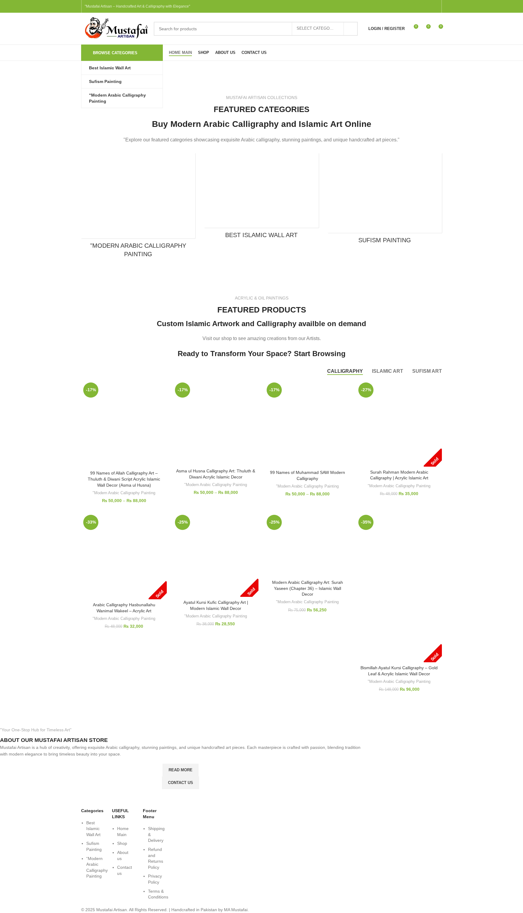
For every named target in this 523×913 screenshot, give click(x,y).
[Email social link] (390, 6)
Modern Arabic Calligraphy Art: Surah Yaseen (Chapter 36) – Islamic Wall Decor (307, 588)
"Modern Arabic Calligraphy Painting (124, 493)
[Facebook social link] (368, 6)
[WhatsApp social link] (433, 6)
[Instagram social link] (401, 6)
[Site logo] (114, 28)
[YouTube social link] (411, 6)
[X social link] (379, 6)
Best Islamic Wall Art (93, 828)
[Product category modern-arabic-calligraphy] (138, 207)
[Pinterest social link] (422, 6)
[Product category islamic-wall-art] (261, 197)
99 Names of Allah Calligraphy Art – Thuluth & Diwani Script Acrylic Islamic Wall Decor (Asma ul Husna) (124, 479)
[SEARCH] (351, 29)
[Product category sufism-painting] (385, 200)
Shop (122, 843)
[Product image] (124, 424)
